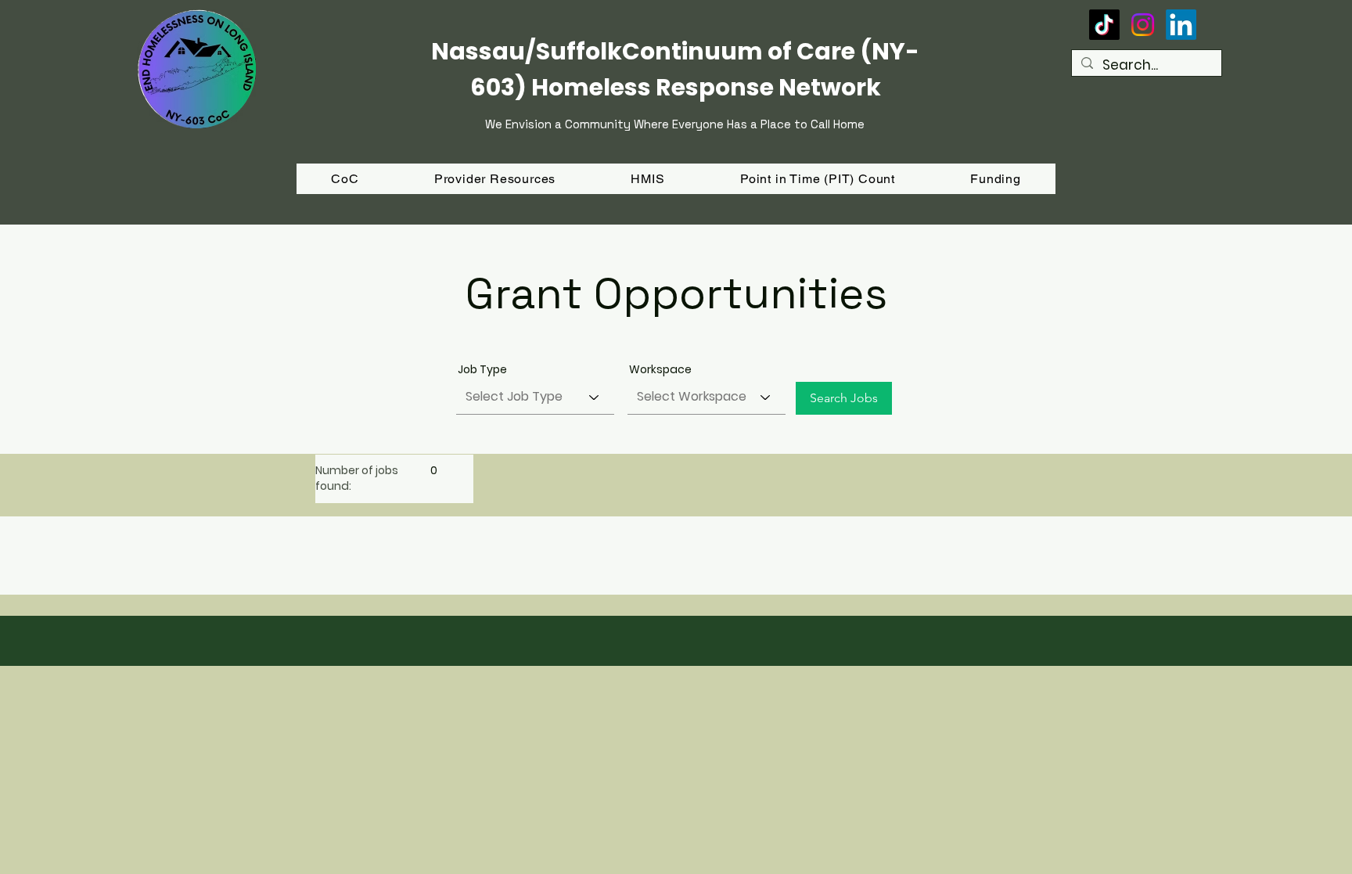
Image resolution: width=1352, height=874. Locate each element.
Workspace (660, 369)
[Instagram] (1142, 24)
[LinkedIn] (1181, 24)
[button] (995, 179)
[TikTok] (1104, 24)
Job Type (482, 369)
